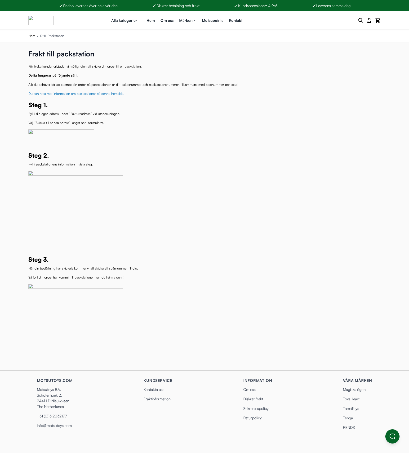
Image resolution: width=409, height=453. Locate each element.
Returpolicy (252, 418)
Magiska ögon (354, 389)
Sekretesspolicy (256, 408)
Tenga (348, 418)
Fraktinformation (157, 399)
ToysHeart (351, 399)
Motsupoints (212, 20)
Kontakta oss (153, 389)
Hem (151, 20)
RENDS (349, 427)
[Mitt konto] (369, 20)
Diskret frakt (253, 399)
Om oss (166, 20)
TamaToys (351, 408)
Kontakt (235, 20)
